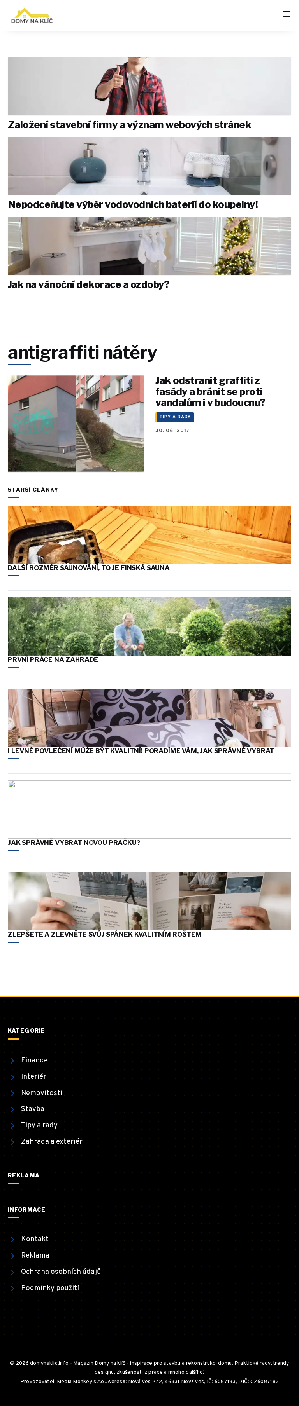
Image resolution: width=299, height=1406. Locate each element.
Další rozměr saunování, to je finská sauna (89, 568)
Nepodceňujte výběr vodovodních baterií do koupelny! (133, 204)
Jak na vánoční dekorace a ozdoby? (88, 284)
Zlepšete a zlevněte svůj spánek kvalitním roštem (105, 934)
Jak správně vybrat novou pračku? (74, 842)
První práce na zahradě (53, 659)
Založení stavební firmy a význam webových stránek (129, 125)
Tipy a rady (175, 417)
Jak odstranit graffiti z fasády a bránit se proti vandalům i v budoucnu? (210, 391)
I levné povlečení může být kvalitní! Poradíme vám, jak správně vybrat (141, 751)
